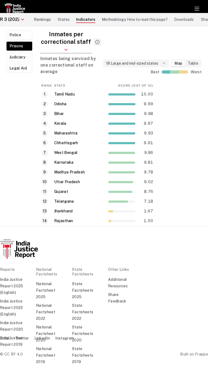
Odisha (60, 104)
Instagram (64, 338)
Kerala (60, 123)
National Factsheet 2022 (45, 312)
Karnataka (64, 162)
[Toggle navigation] (197, 8)
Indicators (85, 19)
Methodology (114, 19)
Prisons (16, 46)
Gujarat (61, 191)
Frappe (201, 354)
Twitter (22, 338)
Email (5, 338)
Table (193, 63)
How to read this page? (147, 19)
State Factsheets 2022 (82, 312)
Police (15, 35)
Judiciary (17, 57)
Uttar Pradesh (67, 182)
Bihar (59, 113)
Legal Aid (18, 68)
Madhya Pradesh (69, 172)
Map (178, 63)
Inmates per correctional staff (66, 38)
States (64, 19)
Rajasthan (63, 221)
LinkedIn (42, 338)
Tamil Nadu (64, 94)
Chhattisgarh (66, 143)
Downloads (184, 19)
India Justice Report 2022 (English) (11, 307)
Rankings (42, 19)
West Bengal (66, 152)
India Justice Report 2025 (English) (11, 286)
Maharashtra (66, 133)
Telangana (64, 201)
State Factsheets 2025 (82, 290)
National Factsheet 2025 (45, 290)
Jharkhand (63, 211)
